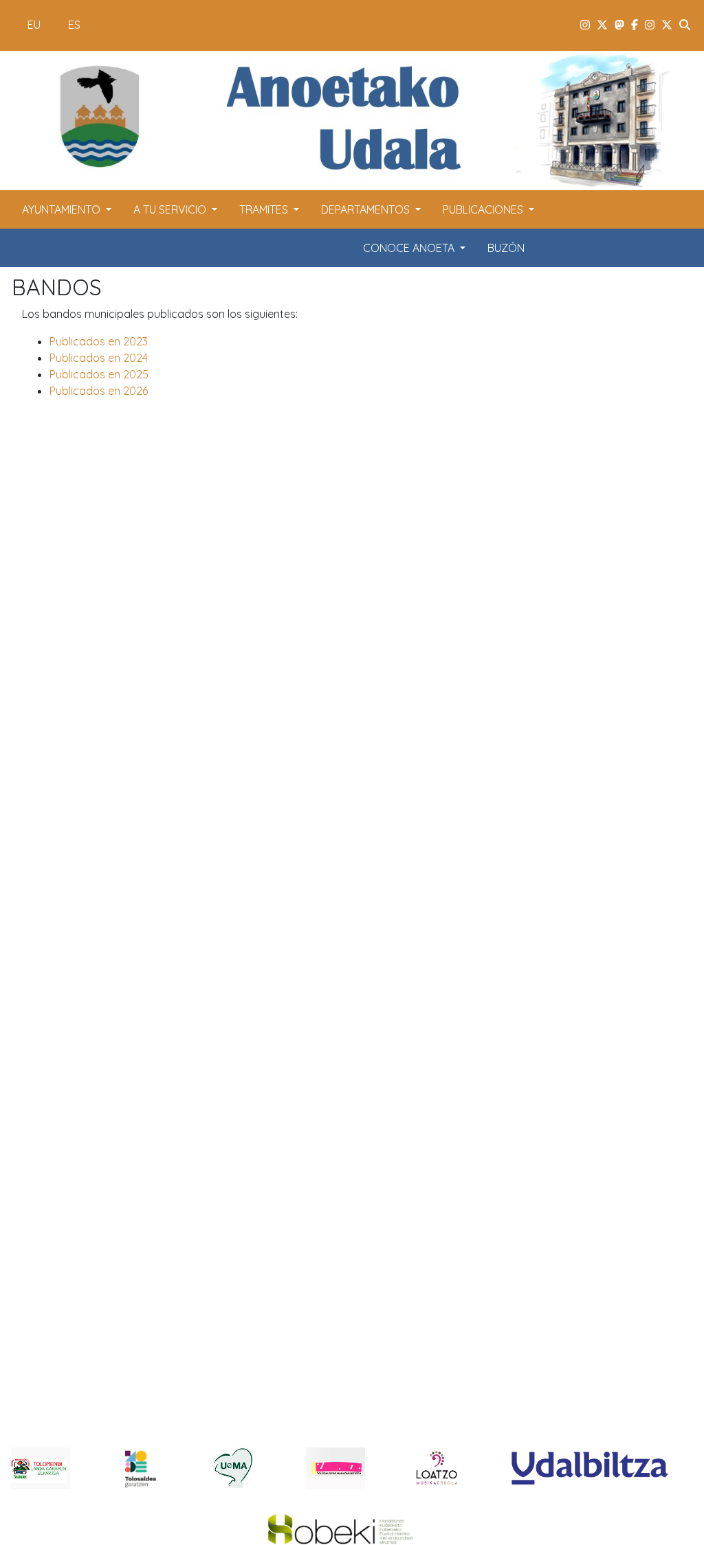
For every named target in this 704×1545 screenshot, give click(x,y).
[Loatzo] (436, 1467)
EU (34, 25)
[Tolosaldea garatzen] (137, 1467)
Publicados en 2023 (99, 341)
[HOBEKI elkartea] (341, 1530)
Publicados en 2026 (99, 391)
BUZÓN (506, 248)
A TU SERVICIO (171, 209)
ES (74, 25)
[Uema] (233, 1467)
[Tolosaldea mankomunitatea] (335, 1467)
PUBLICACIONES (484, 209)
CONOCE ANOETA (410, 248)
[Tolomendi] (40, 1467)
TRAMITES (265, 209)
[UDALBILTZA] (589, 1467)
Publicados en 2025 (99, 374)
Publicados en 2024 (99, 358)
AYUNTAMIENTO (62, 209)
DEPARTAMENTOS (366, 209)
